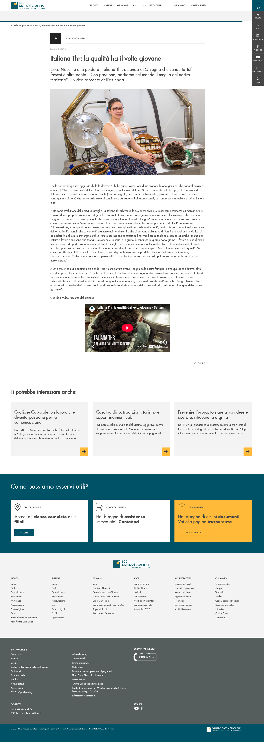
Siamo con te (78, 679)
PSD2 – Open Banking (33, 692)
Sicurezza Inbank (182, 592)
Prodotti (137, 592)
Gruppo (219, 587)
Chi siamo (221, 578)
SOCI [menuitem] (135, 5)
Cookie (14, 662)
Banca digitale (17, 609)
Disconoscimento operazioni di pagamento (92, 671)
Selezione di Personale (103, 613)
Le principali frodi (182, 583)
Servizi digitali (58, 609)
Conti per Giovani (101, 587)
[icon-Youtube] (136, 708)
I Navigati (179, 600)
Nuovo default (29, 683)
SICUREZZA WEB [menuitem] (152, 5)
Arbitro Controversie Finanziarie (99, 683)
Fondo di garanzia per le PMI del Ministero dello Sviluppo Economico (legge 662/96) (99, 689)
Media (218, 596)
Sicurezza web (182, 578)
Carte (13, 587)
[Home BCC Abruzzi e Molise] (28, 5)
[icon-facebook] (142, 708)
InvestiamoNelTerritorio (145, 600)
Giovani (97, 578)
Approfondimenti (182, 596)
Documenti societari (225, 604)
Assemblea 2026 (142, 609)
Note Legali (89, 666)
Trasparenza (16, 654)
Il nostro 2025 (222, 617)
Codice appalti (90, 658)
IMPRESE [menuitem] (107, 5)
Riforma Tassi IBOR (92, 662)
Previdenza (16, 600)
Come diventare (141, 583)
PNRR (54, 613)
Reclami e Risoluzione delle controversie (29, 666)
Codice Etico (221, 613)
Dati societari (17, 671)
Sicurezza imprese (183, 604)
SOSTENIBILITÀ (198, 5)
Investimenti (16, 596)
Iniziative (219, 609)
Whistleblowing (79, 654)
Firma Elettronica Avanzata (24, 617)
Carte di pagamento (184, 587)
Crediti (111, 728)
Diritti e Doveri (140, 587)
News (37, 25)
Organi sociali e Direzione (227, 600)
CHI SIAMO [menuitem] (179, 5)
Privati (14, 578)
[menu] (148, 5)
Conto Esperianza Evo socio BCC (108, 604)
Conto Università (101, 600)
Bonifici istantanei (183, 609)
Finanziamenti (17, 592)
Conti (13, 583)
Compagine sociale (143, 604)
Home (29, 25)
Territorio (219, 592)
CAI (53, 604)
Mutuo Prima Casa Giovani (106, 596)
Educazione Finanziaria (83, 695)
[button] (258, 5)
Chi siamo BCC (222, 583)
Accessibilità (17, 687)
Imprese (56, 578)
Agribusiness (58, 617)
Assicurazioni (17, 604)
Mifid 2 (14, 679)
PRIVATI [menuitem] (94, 5)
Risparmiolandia (100, 609)
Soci (136, 578)
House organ (140, 596)
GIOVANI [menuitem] (122, 5)
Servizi (14, 613)
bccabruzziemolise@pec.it (28, 713)
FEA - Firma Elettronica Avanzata (88, 675)
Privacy (14, 658)
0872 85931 (27, 708)
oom (95, 583)
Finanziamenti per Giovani (105, 592)
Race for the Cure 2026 (22, 621)
